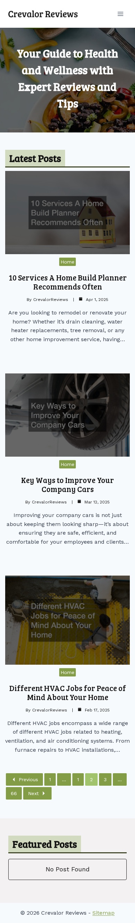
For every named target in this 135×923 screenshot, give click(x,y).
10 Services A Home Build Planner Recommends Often (68, 282)
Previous (28, 779)
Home (67, 262)
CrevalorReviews (50, 299)
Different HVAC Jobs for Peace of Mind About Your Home (67, 692)
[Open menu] (120, 13)
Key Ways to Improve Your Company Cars (67, 484)
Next (33, 793)
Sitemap (103, 912)
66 (14, 793)
